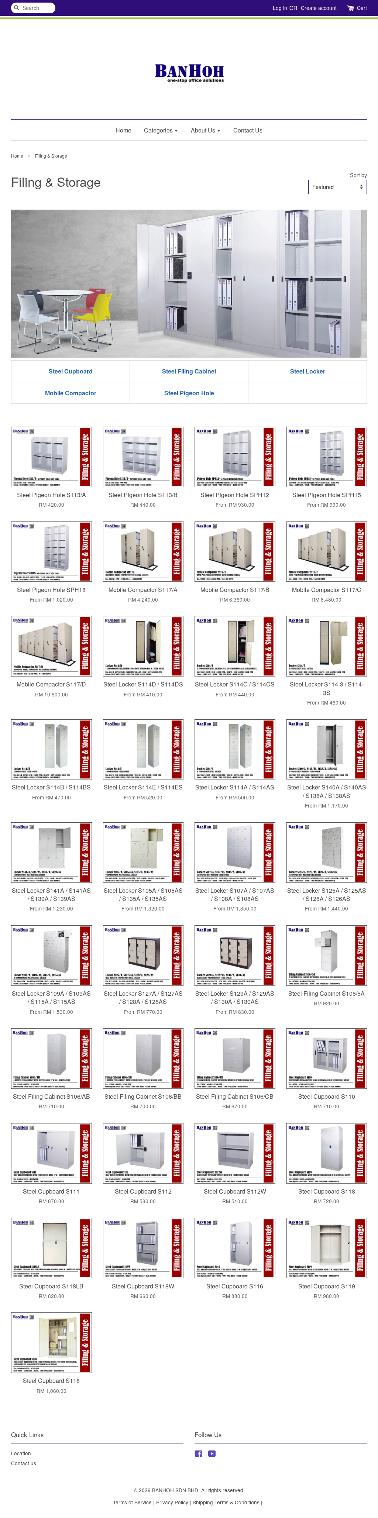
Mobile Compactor (70, 393)
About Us (204, 130)
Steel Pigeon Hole (189, 393)
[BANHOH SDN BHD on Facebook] (199, 1454)
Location (21, 1453)
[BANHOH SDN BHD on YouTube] (212, 1454)
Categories (159, 130)
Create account (319, 7)
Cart (362, 7)
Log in (280, 7)
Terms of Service (132, 1502)
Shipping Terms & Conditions (226, 1502)
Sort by (358, 175)
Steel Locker (307, 371)
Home (123, 130)
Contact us (23, 1463)
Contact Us (247, 130)
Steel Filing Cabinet (189, 371)
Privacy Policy (172, 1502)
